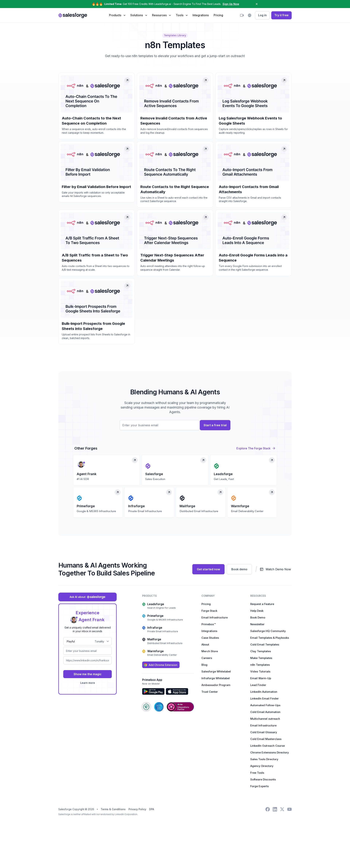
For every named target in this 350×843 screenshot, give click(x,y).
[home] (73, 15)
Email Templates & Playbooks (269, 637)
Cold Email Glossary (263, 732)
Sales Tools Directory (264, 759)
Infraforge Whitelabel (215, 678)
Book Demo (257, 617)
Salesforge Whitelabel (216, 671)
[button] (117, 15)
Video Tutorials (260, 671)
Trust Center (209, 691)
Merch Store (209, 651)
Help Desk (256, 610)
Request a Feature (262, 604)
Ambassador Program (215, 685)
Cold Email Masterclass (265, 739)
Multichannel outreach (265, 718)
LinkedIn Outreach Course (267, 745)
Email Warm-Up (260, 678)
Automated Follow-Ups (265, 705)
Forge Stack (209, 610)
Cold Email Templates (264, 644)
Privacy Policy (137, 809)
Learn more (87, 682)
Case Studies (210, 637)
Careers (206, 658)
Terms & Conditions (113, 809)
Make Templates (261, 658)
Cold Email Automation (265, 712)
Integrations (200, 15)
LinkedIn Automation (263, 691)
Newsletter (257, 624)
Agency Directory (261, 766)
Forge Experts (259, 786)
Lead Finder (258, 685)
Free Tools (257, 772)
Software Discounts (263, 779)
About (205, 644)
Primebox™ (208, 624)
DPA (151, 809)
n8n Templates (260, 664)
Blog (204, 664)
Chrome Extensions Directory (269, 752)
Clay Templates (260, 651)
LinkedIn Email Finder (264, 698)
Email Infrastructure (214, 617)
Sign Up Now (231, 3)
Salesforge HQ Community (268, 631)
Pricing (218, 15)
